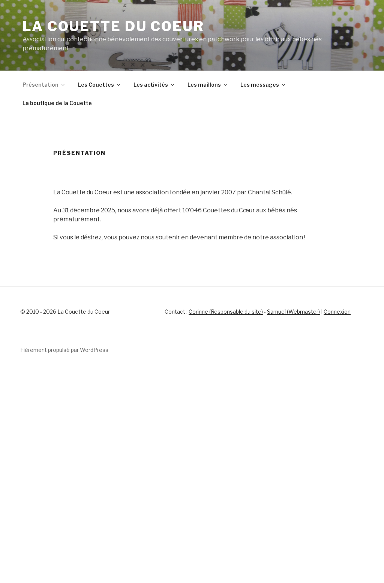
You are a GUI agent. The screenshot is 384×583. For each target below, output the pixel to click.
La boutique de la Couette (57, 103)
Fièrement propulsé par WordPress (64, 350)
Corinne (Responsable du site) (226, 311)
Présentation (40, 84)
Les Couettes (96, 84)
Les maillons (204, 84)
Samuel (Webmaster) (293, 311)
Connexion (337, 311)
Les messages (259, 84)
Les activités (151, 84)
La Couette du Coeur (113, 26)
